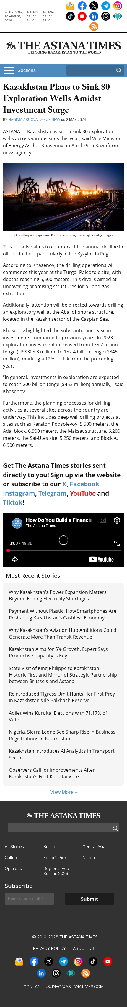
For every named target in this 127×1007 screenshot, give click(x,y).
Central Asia (93, 846)
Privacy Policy (49, 948)
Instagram (19, 493)
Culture (12, 857)
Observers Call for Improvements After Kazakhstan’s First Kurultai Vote (52, 773)
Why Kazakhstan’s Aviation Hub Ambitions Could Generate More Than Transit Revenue (62, 633)
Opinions (13, 868)
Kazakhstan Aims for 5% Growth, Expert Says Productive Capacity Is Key (58, 652)
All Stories (14, 846)
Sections (26, 70)
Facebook (84, 484)
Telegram (52, 493)
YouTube (83, 493)
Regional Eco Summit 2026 (56, 871)
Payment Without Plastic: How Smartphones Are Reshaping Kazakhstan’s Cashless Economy (62, 614)
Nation (88, 857)
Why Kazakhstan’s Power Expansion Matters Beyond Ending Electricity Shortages (58, 595)
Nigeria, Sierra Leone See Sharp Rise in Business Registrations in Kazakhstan (62, 735)
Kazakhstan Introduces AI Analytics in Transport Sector (62, 754)
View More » (63, 792)
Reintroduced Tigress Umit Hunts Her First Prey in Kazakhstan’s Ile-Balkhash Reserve (62, 697)
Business (51, 119)
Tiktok (12, 502)
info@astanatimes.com (78, 986)
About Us (83, 948)
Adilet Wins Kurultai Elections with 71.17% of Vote (58, 716)
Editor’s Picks (56, 857)
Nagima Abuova (23, 119)
